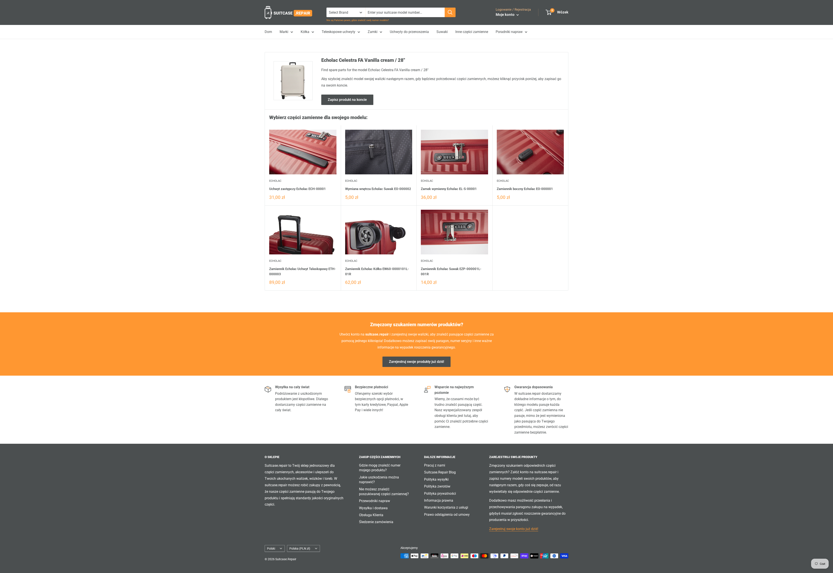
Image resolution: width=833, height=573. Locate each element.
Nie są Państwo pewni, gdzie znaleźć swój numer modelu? (357, 20)
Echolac (275, 180)
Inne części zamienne (471, 32)
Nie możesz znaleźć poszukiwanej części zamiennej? (384, 491)
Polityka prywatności (440, 493)
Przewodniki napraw (374, 501)
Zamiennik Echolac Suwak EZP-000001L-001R (451, 271)
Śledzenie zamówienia (376, 522)
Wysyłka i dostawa (373, 508)
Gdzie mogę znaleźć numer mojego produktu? (379, 467)
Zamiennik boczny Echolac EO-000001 (525, 189)
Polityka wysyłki (436, 479)
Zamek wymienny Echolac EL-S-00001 (449, 189)
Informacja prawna (438, 500)
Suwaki (442, 32)
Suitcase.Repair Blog (440, 472)
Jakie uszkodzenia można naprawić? (379, 479)
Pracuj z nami (434, 465)
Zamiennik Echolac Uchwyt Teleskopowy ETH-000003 (302, 271)
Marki (284, 32)
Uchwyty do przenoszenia (409, 32)
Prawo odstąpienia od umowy (447, 514)
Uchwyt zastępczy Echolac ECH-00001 (297, 189)
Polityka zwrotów (437, 486)
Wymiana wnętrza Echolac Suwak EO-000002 (378, 189)
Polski (271, 548)
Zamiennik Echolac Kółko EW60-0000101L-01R (377, 271)
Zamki (372, 32)
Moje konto (505, 14)
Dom (268, 32)
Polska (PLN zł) (299, 548)
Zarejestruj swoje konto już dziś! (513, 529)
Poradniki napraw (509, 32)
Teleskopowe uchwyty (338, 32)
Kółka (305, 32)
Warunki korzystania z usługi (446, 507)
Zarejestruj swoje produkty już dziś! (416, 362)
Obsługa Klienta (371, 515)
